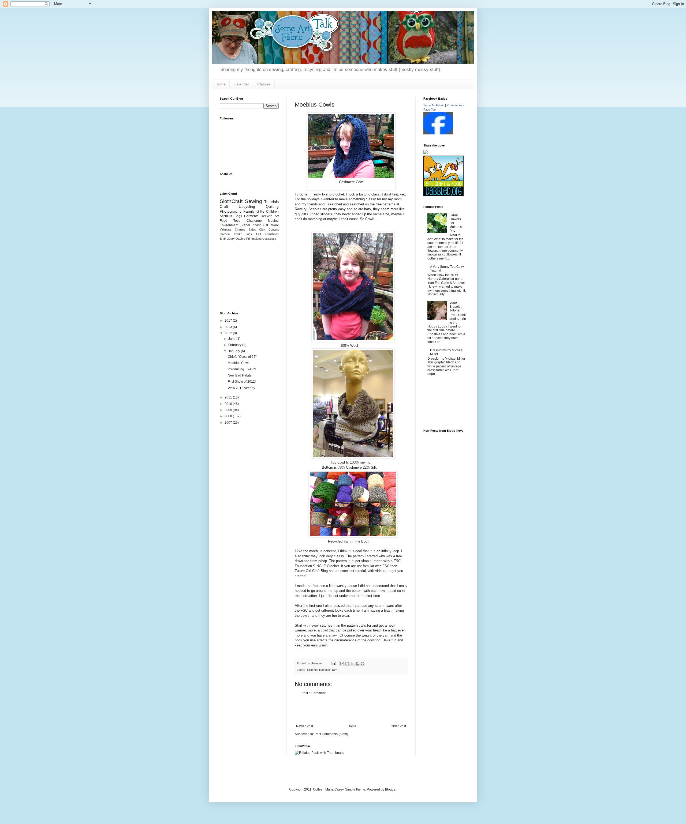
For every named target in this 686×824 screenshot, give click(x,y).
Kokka (238, 234)
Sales (252, 229)
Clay (262, 229)
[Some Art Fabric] (438, 133)
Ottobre (240, 238)
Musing (273, 221)
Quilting (272, 206)
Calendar (241, 84)
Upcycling (247, 206)
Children (272, 211)
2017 (229, 320)
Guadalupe (269, 238)
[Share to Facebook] (357, 663)
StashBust (260, 225)
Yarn (334, 669)
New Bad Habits (239, 375)
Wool (275, 225)
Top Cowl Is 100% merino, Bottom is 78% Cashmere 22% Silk (349, 464)
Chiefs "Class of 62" (242, 357)
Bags (238, 216)
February (235, 345)
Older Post (398, 726)
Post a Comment (313, 693)
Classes (264, 84)
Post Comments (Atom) (331, 734)
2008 (229, 416)
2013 (229, 327)
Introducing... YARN (242, 369)
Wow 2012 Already (241, 388)
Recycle (324, 669)
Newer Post (304, 726)
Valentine (225, 229)
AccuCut (226, 216)
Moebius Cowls (239, 363)
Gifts (260, 211)
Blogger (390, 789)
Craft (224, 206)
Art (277, 216)
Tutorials (271, 202)
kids (249, 234)
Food (223, 221)
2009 (229, 410)
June (232, 339)
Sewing (253, 201)
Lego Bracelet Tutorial (455, 306)
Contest (274, 229)
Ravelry (300, 209)
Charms (240, 229)
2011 (229, 397)
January (234, 351)
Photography (230, 211)
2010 (229, 404)
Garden (225, 234)
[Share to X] (352, 663)
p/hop (322, 561)
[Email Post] (333, 663)
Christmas (272, 234)
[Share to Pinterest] (362, 663)
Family (249, 211)
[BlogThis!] (347, 663)
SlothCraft (231, 201)
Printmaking (254, 238)
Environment (229, 225)
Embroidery (227, 238)
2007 (229, 422)
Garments (251, 216)
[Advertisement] (351, 710)
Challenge (254, 221)
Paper (245, 225)
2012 (229, 333)
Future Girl (303, 571)
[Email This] (342, 663)
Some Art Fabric (433, 105)
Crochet (312, 669)
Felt (258, 234)
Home (220, 84)
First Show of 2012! (242, 381)
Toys (236, 221)
